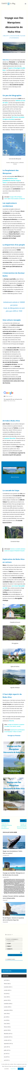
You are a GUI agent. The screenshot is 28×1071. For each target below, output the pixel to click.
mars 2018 (6, 1023)
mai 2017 (6, 1057)
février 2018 (7, 1027)
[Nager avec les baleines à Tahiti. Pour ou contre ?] (14, 842)
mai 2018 (6, 1020)
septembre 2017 (8, 1043)
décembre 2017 (7, 1033)
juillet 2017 (6, 1050)
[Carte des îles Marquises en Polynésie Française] (14, 144)
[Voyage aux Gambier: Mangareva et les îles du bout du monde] (14, 864)
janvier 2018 (7, 1030)
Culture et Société (14, 35)
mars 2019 (6, 997)
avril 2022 (6, 980)
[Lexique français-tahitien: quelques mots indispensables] (14, 886)
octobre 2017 (7, 1040)
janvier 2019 (7, 1000)
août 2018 (6, 1013)
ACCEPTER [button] (21, 1068)
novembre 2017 (7, 1037)
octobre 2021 (7, 990)
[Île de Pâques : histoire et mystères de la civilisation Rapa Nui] (14, 908)
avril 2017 (6, 1060)
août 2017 (6, 1046)
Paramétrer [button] (13, 1068)
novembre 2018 (7, 1003)
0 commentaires (14, 38)
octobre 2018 (7, 1007)
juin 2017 (6, 1053)
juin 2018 (6, 1017)
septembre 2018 (8, 1010)
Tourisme (22, 35)
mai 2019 (6, 993)
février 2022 (7, 983)
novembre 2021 (7, 987)
